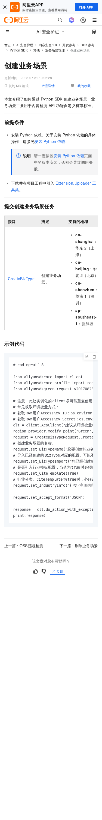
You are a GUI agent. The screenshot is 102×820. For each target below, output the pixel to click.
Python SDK (19, 50)
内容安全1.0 (48, 44)
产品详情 (48, 85)
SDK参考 (88, 44)
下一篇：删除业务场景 (79, 545)
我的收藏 (84, 85)
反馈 (60, 571)
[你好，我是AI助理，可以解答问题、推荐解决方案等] (71, 20)
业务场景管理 (55, 50)
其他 (36, 50)
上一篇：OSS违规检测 (23, 545)
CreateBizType (21, 278)
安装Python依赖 (50, 141)
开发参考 (68, 44)
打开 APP (86, 7)
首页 (7, 45)
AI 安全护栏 (24, 44)
